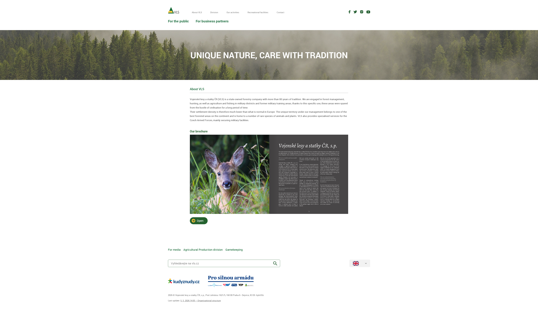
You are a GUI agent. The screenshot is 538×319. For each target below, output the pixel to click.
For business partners (212, 21)
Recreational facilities (258, 12)
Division (214, 12)
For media (174, 250)
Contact (280, 12)
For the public (178, 21)
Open (200, 221)
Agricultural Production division (203, 250)
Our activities (233, 12)
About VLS (197, 12)
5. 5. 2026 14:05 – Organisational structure (200, 300)
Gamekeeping (234, 250)
